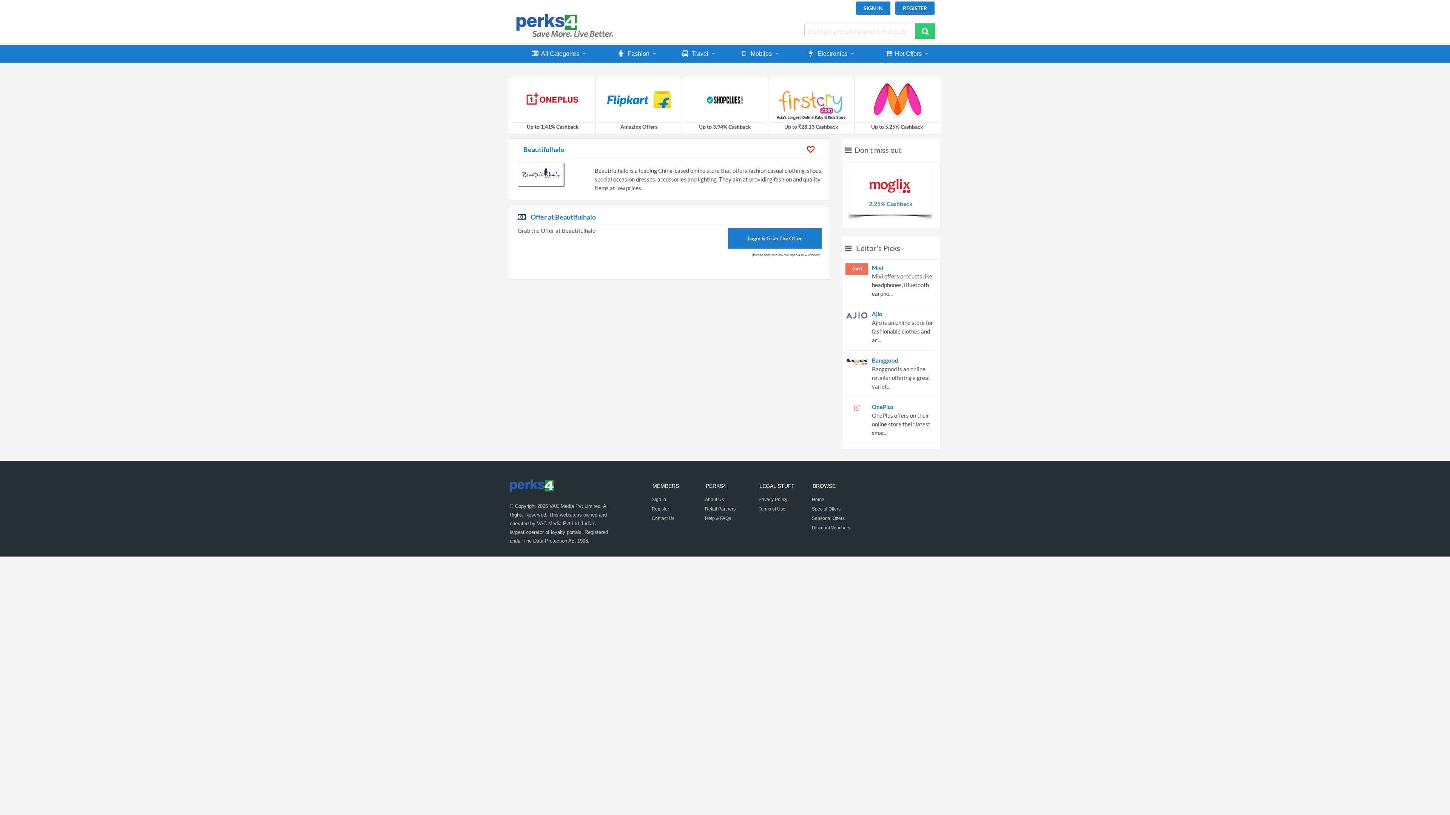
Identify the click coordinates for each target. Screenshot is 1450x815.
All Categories (560, 54)
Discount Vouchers (831, 528)
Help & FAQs (718, 518)
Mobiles (761, 54)
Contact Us (663, 518)
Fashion (638, 54)
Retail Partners (720, 509)
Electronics (832, 54)
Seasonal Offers (828, 518)
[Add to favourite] (811, 149)
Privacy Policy (773, 499)
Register (915, 8)
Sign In (873, 8)
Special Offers (826, 509)
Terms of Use (772, 509)
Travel (700, 54)
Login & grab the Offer (775, 238)
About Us (714, 499)
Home (818, 499)
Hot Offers (908, 54)
